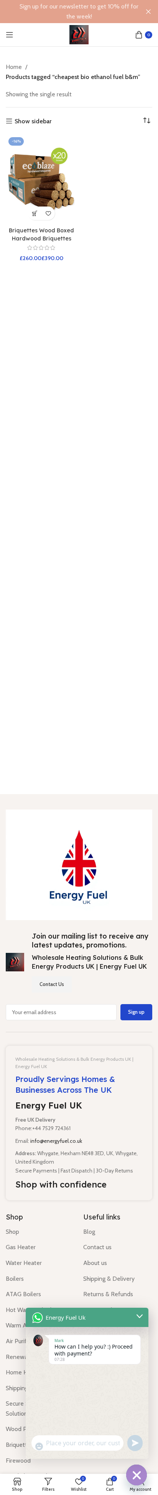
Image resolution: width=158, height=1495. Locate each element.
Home (14, 67)
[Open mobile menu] (9, 34)
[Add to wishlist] (48, 213)
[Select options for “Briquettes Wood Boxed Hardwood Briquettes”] (34, 213)
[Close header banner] (148, 11)
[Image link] (79, 864)
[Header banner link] (67, 11)
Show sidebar (33, 121)
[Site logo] (79, 34)
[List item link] (39, 1232)
